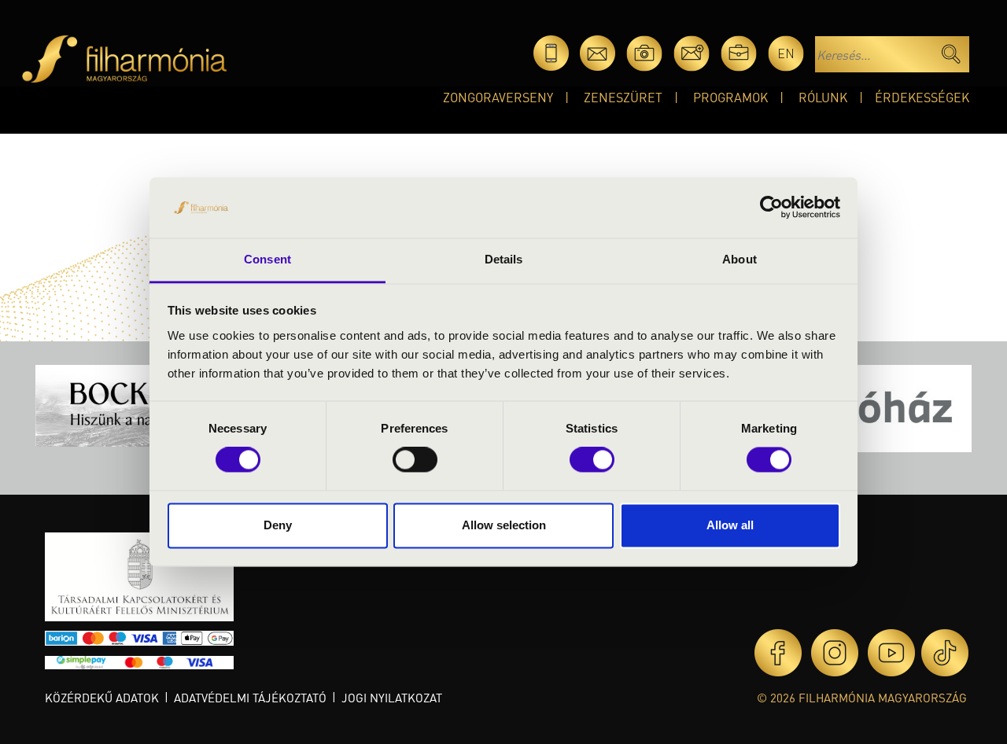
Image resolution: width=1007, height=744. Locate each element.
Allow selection (504, 525)
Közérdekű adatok (102, 697)
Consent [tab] (267, 259)
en (786, 53)
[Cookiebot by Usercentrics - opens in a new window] (771, 207)
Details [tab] (504, 259)
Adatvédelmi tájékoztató (250, 697)
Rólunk (823, 97)
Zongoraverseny (498, 97)
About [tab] (739, 259)
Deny (278, 525)
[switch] (415, 460)
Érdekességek (922, 97)
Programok (730, 97)
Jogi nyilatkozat (391, 697)
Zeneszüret (623, 97)
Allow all (730, 525)
